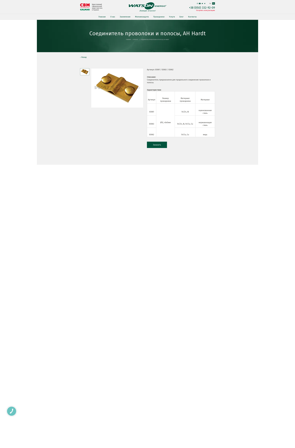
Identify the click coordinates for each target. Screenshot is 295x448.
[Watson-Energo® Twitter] (202, 3)
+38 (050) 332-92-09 (202, 7)
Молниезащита (142, 17)
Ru (213, 3)
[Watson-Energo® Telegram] (204, 3)
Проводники (158, 17)
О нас (112, 17)
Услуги (172, 17)
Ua (210, 3)
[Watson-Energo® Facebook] (197, 3)
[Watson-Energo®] (147, 7)
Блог (181, 17)
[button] (84, 71)
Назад (84, 57)
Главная (102, 17)
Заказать (157, 145)
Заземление (125, 17)
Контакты (192, 17)
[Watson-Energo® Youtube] (200, 3)
